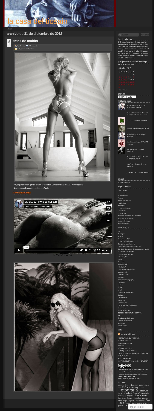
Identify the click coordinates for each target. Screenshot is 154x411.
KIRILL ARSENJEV (124, 358)
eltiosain (22, 46)
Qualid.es (121, 300)
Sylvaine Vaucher (124, 310)
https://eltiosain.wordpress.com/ (129, 378)
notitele (120, 285)
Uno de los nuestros (125, 320)
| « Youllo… (131, 172)
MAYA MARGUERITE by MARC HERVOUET (133, 361)
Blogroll (120, 385)
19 (124, 82)
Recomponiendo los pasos (127, 305)
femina (120, 198)
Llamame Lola (123, 274)
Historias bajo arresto (125, 254)
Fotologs (121, 396)
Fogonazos (122, 203)
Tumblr (128, 403)
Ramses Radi (122, 303)
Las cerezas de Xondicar (126, 269)
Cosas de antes (131, 385)
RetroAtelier (122, 211)
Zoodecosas (122, 326)
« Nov (120, 90)
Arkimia (120, 236)
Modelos (137, 398)
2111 (119, 231)
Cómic (141, 385)
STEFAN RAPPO (143, 172)
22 (131, 82)
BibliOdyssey (122, 190)
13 (126, 79)
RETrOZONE (122, 213)
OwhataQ (121, 295)
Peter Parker (122, 297)
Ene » (125, 90)
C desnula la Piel (124, 239)
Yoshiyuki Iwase (123, 223)
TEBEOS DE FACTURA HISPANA (129, 216)
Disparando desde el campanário (129, 246)
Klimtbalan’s (122, 267)
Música (145, 398)
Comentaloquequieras (125, 241)
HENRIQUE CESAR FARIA (127, 351)
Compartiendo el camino (126, 244)
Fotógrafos (129, 396)
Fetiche (141, 388)
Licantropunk (122, 272)
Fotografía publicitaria (141, 393)
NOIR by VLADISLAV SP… (136, 112)
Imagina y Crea (123, 257)
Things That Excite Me (126, 218)
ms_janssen (131, 149)
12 (124, 79)
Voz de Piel (122, 323)
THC (119, 315)
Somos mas (122, 308)
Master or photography (126, 280)
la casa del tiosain (38, 21)
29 (131, 85)
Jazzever (121, 262)
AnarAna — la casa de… (135, 164)
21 (128, 82)
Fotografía (128, 390)
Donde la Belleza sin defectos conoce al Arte (133, 249)
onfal (120, 290)
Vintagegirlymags (124, 221)
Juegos (129, 398)
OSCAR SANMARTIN (125, 292)
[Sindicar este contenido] (119, 334)
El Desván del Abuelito (126, 251)
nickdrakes (121, 205)
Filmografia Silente (124, 200)
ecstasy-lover (122, 193)
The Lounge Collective (126, 318)
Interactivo (122, 398)
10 (119, 79)
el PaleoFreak (123, 195)
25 (121, 85)
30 (133, 85)
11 (121, 79)
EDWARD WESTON (140, 121)
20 (126, 82)
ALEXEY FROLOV (124, 340)
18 (121, 82)
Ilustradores (140, 395)
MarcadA (121, 277)
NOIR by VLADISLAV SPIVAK (137, 115)
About (10, 29)
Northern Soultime (124, 208)
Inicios (120, 259)
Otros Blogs (122, 401)
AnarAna (130, 166)
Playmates (131, 401)
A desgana (122, 234)
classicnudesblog (133, 142)
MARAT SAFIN (123, 356)
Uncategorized (29, 49)
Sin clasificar (140, 401)
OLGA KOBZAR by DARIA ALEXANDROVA (133, 353)
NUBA (120, 287)
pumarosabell (131, 105)
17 (119, 82)
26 (124, 85)
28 (128, 85)
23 (133, 82)
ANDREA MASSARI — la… (136, 156)
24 (119, 85)
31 (119, 87)
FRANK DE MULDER (25, 41)
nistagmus (121, 282)
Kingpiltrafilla (122, 264)
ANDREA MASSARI (133, 159)
